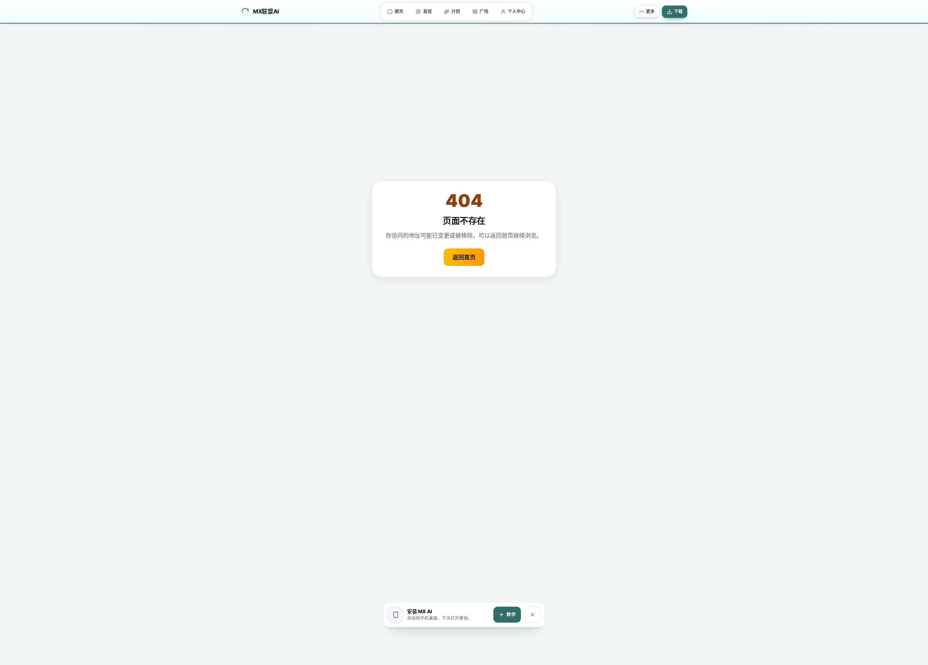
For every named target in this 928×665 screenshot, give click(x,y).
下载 (678, 11)
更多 (650, 11)
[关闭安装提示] (532, 615)
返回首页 (464, 257)
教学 (511, 614)
